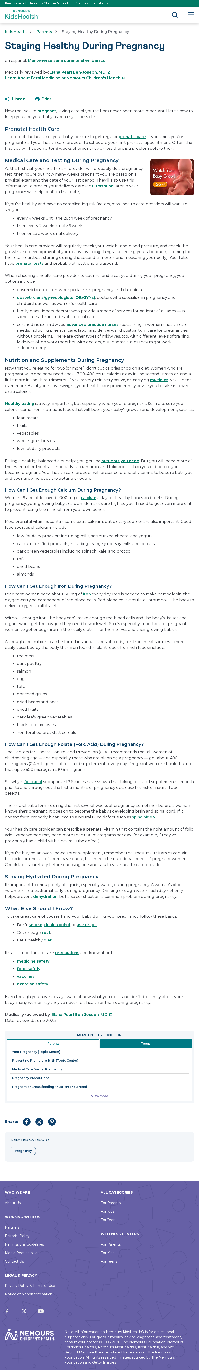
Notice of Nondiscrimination (28, 1294)
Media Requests (19, 1253)
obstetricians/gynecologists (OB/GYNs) (56, 297)
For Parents (111, 1203)
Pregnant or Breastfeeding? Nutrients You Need (49, 1087)
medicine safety (33, 961)
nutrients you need (120, 461)
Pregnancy (23, 1151)
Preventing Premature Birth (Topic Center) (45, 1060)
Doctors (81, 3)
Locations (100, 3)
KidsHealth (16, 31)
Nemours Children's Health (49, 3)
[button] (15, 99)
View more (99, 1096)
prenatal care (132, 136)
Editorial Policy (17, 1236)
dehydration (45, 896)
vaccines (26, 976)
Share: (11, 1121)
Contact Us (14, 1261)
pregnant (46, 111)
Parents (44, 31)
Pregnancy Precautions (30, 1078)
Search (175, 15)
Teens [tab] (145, 1043)
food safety (28, 968)
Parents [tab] (53, 1043)
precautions (67, 952)
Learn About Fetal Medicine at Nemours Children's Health (65, 78)
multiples (159, 380)
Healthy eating (19, 403)
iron (87, 594)
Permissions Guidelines (24, 1244)
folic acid (33, 781)
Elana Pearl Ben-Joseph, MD (80, 72)
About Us (13, 1203)
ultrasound (103, 186)
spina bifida (143, 817)
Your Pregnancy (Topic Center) (36, 1052)
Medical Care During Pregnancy (37, 1069)
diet (48, 940)
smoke (35, 925)
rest (46, 932)
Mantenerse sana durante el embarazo (67, 60)
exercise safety (32, 984)
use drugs (87, 925)
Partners (12, 1227)
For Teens (109, 1220)
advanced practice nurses (92, 324)
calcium (88, 497)
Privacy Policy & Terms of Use (30, 1285)
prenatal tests (29, 263)
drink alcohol (57, 925)
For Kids (107, 1211)
